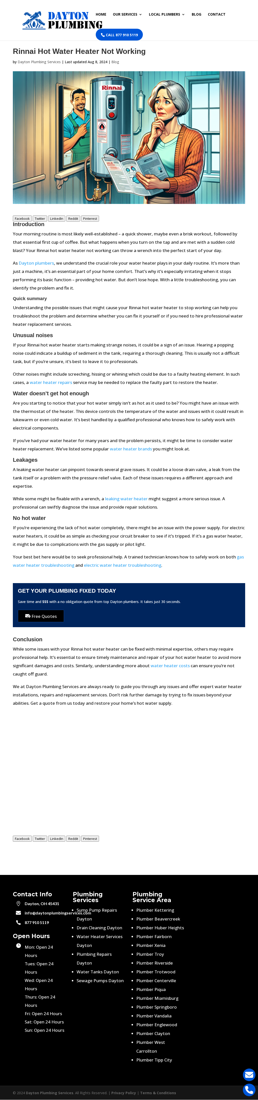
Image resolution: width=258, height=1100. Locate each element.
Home (101, 15)
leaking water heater (126, 499)
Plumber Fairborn (154, 936)
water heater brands (131, 449)
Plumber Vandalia (154, 1016)
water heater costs (170, 665)
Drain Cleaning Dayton (99, 928)
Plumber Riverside (154, 963)
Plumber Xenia (151, 945)
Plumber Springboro (156, 1007)
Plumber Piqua (151, 989)
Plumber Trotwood (155, 972)
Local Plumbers (164, 15)
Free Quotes (43, 616)
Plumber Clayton (153, 1033)
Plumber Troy (150, 954)
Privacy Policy (123, 1092)
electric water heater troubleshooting (122, 565)
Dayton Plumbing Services (39, 61)
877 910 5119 (37, 922)
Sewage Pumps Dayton (100, 980)
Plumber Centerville (156, 980)
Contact (216, 15)
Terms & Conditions (158, 1092)
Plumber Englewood (156, 1024)
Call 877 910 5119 (121, 34)
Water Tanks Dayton (98, 972)
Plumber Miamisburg (157, 998)
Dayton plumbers (36, 263)
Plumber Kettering (155, 910)
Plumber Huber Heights (160, 928)
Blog (196, 15)
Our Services (125, 15)
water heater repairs (51, 382)
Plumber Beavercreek (158, 919)
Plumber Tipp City (154, 1060)
